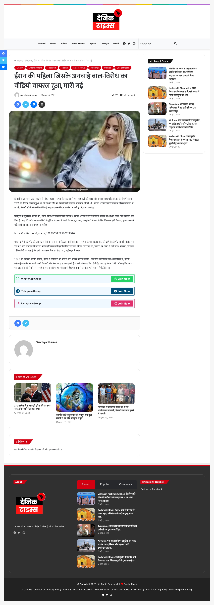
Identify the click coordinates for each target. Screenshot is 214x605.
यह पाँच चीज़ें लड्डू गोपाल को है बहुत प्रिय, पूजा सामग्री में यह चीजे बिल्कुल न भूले (74, 416)
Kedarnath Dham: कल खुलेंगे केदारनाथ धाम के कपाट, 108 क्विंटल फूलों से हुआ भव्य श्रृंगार (184, 139)
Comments (125, 484)
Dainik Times (130, 584)
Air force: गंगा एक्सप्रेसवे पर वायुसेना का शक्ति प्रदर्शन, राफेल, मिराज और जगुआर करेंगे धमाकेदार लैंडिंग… (184, 123)
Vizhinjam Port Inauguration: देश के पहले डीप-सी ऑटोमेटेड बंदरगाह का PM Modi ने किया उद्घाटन (183, 74)
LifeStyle (105, 43)
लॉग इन (48, 449)
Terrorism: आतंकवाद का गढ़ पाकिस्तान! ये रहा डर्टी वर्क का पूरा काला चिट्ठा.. (182, 107)
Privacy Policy (54, 589)
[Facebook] (16, 533)
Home (19, 60)
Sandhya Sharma (28, 95)
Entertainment (78, 43)
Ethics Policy (137, 589)
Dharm (28, 60)
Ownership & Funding (180, 589)
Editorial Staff (102, 589)
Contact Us (39, 589)
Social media (123, 67)
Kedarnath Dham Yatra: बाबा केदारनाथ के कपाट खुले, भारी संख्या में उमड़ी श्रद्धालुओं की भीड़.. (184, 91)
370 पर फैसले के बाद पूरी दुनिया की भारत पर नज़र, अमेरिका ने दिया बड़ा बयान (32, 407)
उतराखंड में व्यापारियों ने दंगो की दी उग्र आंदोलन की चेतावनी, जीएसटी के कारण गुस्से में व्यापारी (116, 410)
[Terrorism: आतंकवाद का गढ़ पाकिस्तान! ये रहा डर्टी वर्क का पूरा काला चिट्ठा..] (157, 108)
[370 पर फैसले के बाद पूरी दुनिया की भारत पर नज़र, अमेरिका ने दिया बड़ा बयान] (32, 392)
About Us (27, 589)
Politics (64, 43)
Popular (104, 484)
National (41, 43)
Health (116, 43)
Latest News (79, 67)
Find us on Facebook (151, 489)
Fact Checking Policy (157, 589)
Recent (86, 484)
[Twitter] (20, 533)
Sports (93, 43)
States (53, 43)
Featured (51, 67)
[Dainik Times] (107, 21)
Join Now (124, 278)
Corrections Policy (120, 589)
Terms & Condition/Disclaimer (78, 589)
